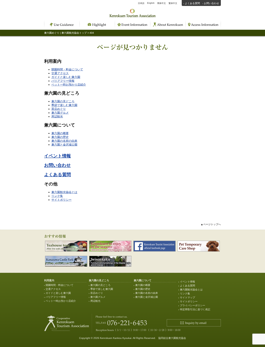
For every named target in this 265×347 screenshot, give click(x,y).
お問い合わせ (211, 3)
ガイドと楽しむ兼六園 (65, 77)
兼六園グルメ (60, 112)
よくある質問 (192, 3)
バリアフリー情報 (62, 80)
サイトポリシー (61, 199)
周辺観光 (57, 116)
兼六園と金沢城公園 (64, 144)
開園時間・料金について (67, 69)
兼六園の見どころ (62, 101)
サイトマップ (187, 297)
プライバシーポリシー (192, 305)
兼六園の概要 (60, 133)
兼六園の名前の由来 (64, 140)
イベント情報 (57, 155)
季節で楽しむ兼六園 (64, 105)
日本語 (141, 3)
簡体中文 (161, 3)
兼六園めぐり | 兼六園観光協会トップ (65, 32)
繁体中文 (173, 3)
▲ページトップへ (211, 224)
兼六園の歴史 (60, 137)
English (150, 3)
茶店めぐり (58, 108)
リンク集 (57, 195)
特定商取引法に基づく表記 (195, 309)
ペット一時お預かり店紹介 (68, 84)
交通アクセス (60, 73)
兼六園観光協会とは (64, 192)
